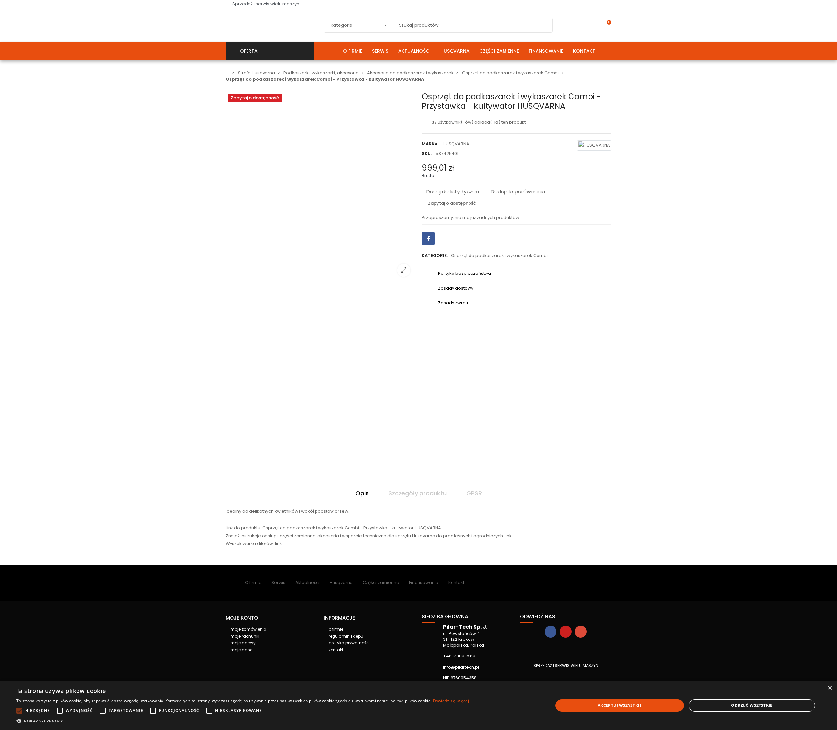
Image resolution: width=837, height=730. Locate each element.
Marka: (430, 144)
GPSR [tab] (474, 493)
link (508, 536)
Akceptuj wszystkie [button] (620, 705)
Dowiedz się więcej (451, 701)
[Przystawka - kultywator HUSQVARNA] (320, 277)
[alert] (418, 705)
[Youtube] (566, 632)
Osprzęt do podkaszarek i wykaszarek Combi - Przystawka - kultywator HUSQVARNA (351, 528)
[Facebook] (550, 632)
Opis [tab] (362, 493)
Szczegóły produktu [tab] (417, 493)
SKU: (427, 153)
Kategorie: (435, 255)
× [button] (829, 688)
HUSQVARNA (456, 144)
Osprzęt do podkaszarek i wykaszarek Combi (499, 255)
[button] (242, 721)
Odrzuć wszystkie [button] (751, 705)
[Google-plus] (581, 632)
